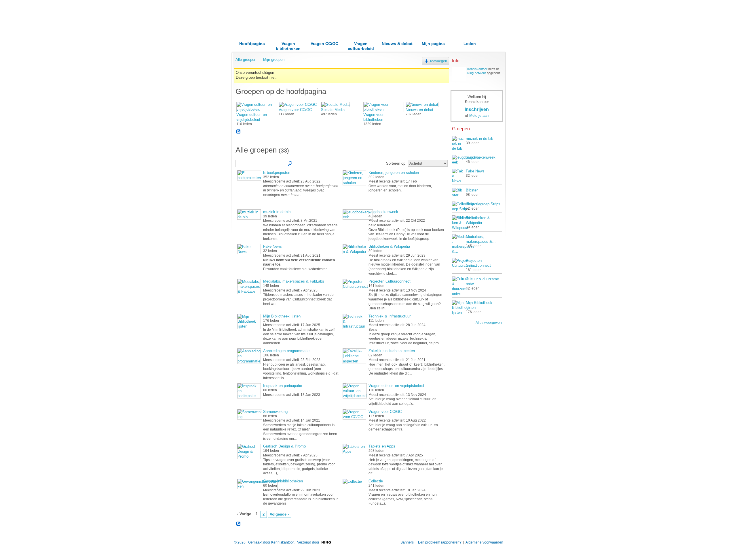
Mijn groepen (273, 59)
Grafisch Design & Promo (284, 446)
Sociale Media (333, 110)
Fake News (272, 246)
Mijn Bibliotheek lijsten (282, 316)
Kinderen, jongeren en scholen (393, 172)
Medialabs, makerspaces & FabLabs (293, 281)
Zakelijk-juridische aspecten (391, 351)
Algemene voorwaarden (484, 542)
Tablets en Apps (381, 446)
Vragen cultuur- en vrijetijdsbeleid (396, 385)
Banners (407, 542)
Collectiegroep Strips (483, 204)
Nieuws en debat (419, 110)
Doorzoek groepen (290, 163)
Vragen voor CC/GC (295, 110)
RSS (238, 131)
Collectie (375, 481)
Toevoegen (438, 61)
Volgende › (279, 514)
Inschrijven (477, 109)
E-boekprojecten (276, 172)
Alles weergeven (489, 323)
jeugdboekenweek (383, 212)
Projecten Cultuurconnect (389, 281)
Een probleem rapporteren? (439, 542)
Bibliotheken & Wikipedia (389, 246)
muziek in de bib (276, 212)
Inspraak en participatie (282, 385)
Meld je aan (479, 115)
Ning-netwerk (476, 73)
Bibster (472, 190)
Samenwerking (275, 411)
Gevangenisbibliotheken (283, 481)
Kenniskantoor (477, 69)
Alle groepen (245, 59)
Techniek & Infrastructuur (389, 316)
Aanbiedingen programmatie (286, 351)
